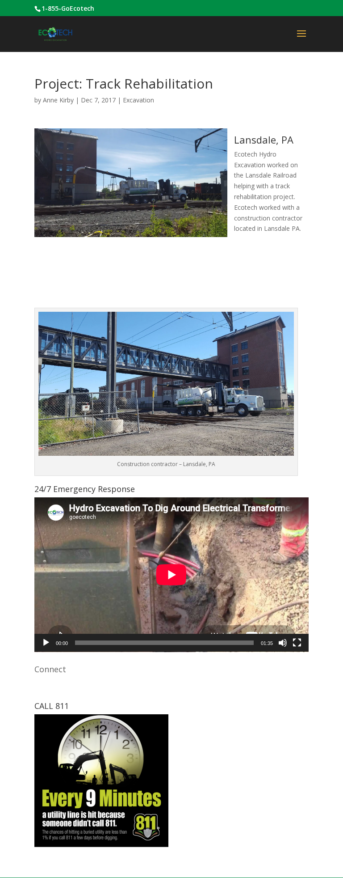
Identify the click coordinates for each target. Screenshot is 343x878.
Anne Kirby (58, 100)
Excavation (138, 100)
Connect (50, 669)
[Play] (46, 642)
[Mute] (282, 642)
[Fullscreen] (297, 642)
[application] (171, 574)
